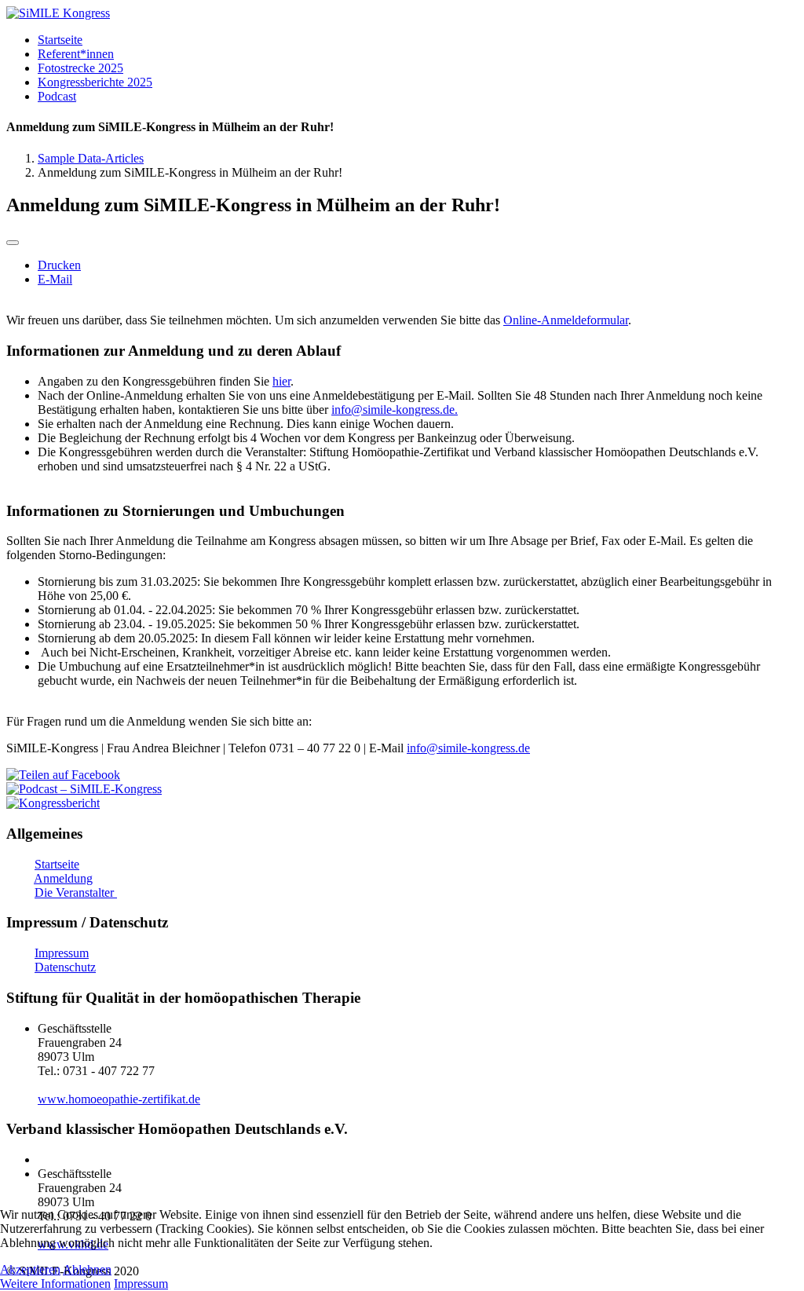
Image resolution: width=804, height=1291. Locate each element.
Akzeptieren (30, 1269)
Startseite (57, 864)
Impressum (62, 953)
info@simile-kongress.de (393, 409)
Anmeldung (63, 878)
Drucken (59, 265)
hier (281, 381)
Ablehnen (87, 1269)
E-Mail (55, 279)
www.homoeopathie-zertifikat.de (119, 1099)
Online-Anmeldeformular (565, 320)
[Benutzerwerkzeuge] (12, 242)
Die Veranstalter (76, 892)
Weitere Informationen (55, 1283)
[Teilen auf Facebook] (63, 774)
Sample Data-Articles (91, 158)
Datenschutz (65, 967)
